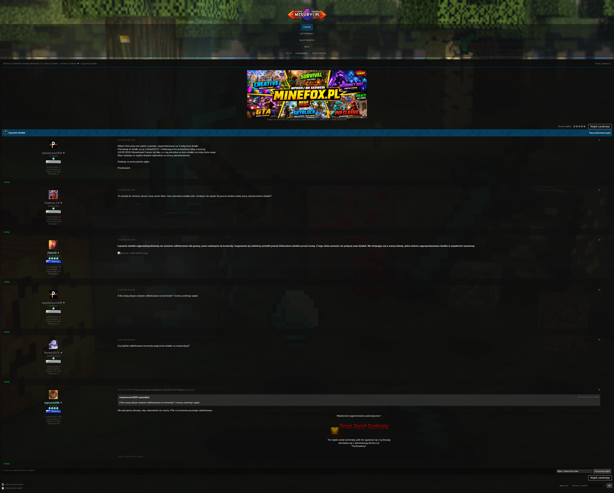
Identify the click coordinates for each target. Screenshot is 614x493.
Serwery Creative (68, 63)
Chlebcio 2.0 (51, 203)
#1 (599, 140)
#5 (599, 340)
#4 (599, 290)
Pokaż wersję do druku (14, 484)
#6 (599, 390)
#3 (599, 240)
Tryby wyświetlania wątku (600, 133)
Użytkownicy (307, 34)
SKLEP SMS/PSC (307, 40)
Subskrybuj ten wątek (13, 488)
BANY (307, 47)
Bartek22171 (51, 352)
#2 (599, 190)
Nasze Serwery (51, 63)
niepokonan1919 (52, 153)
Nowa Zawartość (602, 63)
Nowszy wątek (27, 470)
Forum (307, 27)
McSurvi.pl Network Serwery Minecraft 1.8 (23, 63)
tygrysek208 (189, 390)
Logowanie (301, 53)
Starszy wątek (11, 470)
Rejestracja (319, 53)
